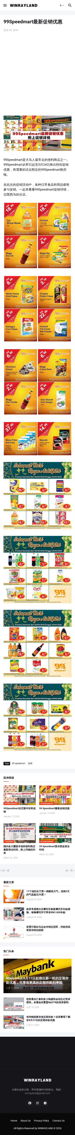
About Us (26, 1120)
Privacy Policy (41, 1120)
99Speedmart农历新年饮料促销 (19, 810)
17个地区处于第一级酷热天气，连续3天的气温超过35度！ (48, 893)
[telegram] (45, 1103)
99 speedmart (18, 763)
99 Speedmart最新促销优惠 (54, 808)
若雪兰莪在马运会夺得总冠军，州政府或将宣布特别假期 (48, 928)
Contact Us (58, 1120)
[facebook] (30, 1103)
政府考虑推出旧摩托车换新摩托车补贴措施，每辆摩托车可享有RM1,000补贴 (48, 911)
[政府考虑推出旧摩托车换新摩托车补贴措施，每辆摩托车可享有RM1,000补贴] (13, 914)
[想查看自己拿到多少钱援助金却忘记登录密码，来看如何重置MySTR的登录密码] (13, 1004)
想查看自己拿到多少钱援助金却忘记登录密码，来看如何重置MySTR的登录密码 (48, 1001)
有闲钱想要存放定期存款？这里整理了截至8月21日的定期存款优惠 (48, 1018)
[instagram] (37, 1103)
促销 (30, 763)
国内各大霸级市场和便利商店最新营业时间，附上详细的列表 (19, 849)
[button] (5, 5)
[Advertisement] (37, 74)
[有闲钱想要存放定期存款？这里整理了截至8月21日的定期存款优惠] (13, 1022)
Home (14, 1120)
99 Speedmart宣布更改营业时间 (54, 848)
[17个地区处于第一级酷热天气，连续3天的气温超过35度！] (13, 896)
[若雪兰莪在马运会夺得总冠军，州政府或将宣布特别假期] (13, 932)
